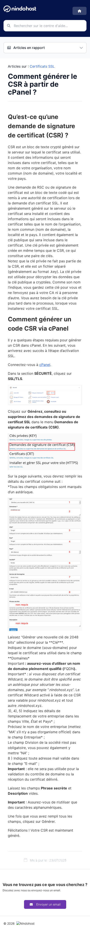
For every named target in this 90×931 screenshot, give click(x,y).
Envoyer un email (48, 904)
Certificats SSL (42, 66)
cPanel (44, 364)
